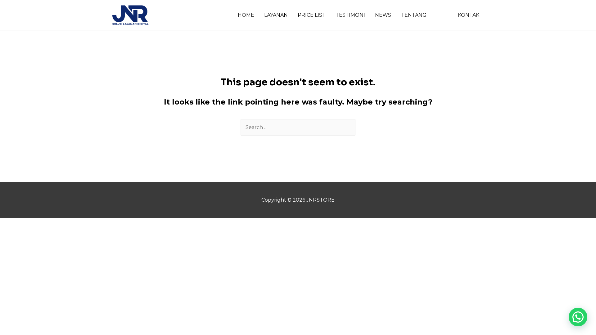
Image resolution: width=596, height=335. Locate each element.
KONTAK (468, 15)
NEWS (383, 15)
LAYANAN (276, 15)
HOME (246, 15)
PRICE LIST (312, 15)
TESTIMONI (350, 15)
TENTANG (414, 15)
